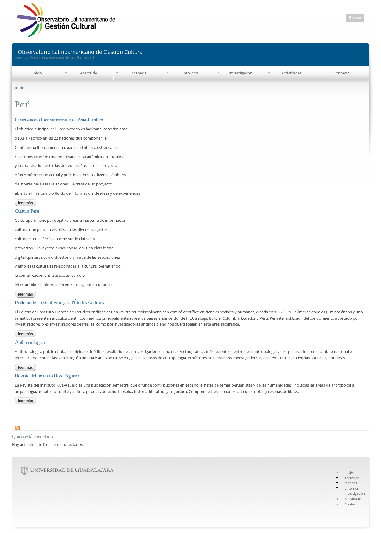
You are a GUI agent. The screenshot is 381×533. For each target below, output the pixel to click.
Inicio (37, 73)
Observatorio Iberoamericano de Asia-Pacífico (59, 120)
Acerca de (88, 73)
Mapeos (139, 73)
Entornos (190, 73)
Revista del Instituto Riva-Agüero (47, 376)
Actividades (291, 73)
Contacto (341, 73)
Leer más (27, 203)
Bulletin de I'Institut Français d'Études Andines (59, 302)
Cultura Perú (27, 211)
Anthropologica (30, 342)
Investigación (240, 73)
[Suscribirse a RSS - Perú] (17, 427)
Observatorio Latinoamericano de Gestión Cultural (81, 51)
